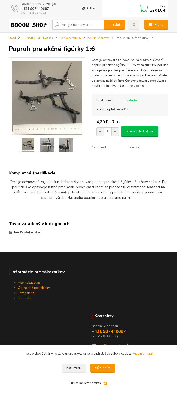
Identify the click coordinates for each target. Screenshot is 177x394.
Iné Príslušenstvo (98, 38)
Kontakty (24, 298)
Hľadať (114, 24)
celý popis (137, 86)
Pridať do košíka (139, 131)
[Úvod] (29, 24)
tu (105, 383)
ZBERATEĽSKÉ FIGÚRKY (37, 38)
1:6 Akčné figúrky (70, 38)
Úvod (12, 38)
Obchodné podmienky (34, 288)
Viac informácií (143, 354)
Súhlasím (103, 368)
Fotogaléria (26, 293)
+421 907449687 (35, 8)
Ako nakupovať (29, 282)
